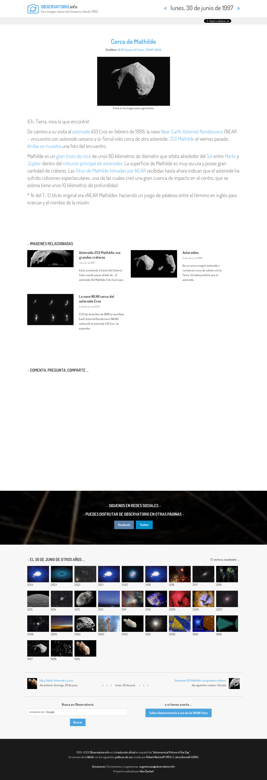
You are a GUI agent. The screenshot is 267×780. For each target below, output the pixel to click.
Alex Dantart (147, 771)
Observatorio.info (100, 752)
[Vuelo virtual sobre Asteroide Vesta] (156, 574)
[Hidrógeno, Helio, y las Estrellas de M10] (156, 623)
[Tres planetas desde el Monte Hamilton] (62, 623)
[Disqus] (133, 422)
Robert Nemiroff (155, 757)
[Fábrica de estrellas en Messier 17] (132, 599)
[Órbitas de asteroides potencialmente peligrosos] (62, 574)
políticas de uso (124, 757)
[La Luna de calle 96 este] (180, 574)
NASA (158, 50)
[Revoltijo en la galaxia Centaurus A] (227, 599)
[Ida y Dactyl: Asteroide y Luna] (85, 648)
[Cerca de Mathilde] (38, 648)
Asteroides (191, 252)
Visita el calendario (224, 559)
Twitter (144, 525)
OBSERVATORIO (55, 6)
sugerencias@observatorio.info (157, 766)
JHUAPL (150, 50)
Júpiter (34, 163)
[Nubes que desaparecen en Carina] (109, 623)
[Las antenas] (38, 623)
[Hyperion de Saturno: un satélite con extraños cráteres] (85, 599)
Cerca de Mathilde (133, 41)
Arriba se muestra (44, 146)
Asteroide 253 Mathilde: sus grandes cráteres (100, 255)
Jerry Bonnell (182, 757)
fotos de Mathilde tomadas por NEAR (111, 170)
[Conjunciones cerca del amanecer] (109, 599)
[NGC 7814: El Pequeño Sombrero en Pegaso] (203, 574)
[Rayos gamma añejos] (180, 623)
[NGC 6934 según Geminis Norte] (203, 623)
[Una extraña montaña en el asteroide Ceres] (38, 599)
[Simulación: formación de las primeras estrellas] (109, 574)
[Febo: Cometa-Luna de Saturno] (85, 623)
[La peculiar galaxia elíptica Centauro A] (62, 599)
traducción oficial (125, 752)
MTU (168, 757)
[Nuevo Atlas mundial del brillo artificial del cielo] (227, 574)
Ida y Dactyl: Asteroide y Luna (56, 680)
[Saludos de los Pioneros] (62, 648)
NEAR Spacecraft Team (131, 50)
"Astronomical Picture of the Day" (171, 752)
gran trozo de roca (73, 156)
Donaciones (99, 766)
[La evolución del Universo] (227, 623)
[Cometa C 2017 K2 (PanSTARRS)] (85, 574)
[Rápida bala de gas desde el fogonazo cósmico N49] (156, 599)
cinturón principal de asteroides (93, 163)
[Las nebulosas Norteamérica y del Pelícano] (180, 599)
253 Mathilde (182, 138)
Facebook (124, 525)
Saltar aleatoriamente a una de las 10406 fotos (178, 713)
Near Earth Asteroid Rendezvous (192, 131)
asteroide (81, 131)
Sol (209, 156)
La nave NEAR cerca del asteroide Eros (96, 298)
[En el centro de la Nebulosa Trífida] (203, 599)
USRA (194, 757)
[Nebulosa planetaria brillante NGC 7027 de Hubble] (132, 574)
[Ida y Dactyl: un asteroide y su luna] (132, 623)
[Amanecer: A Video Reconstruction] (38, 574)
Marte (230, 156)
